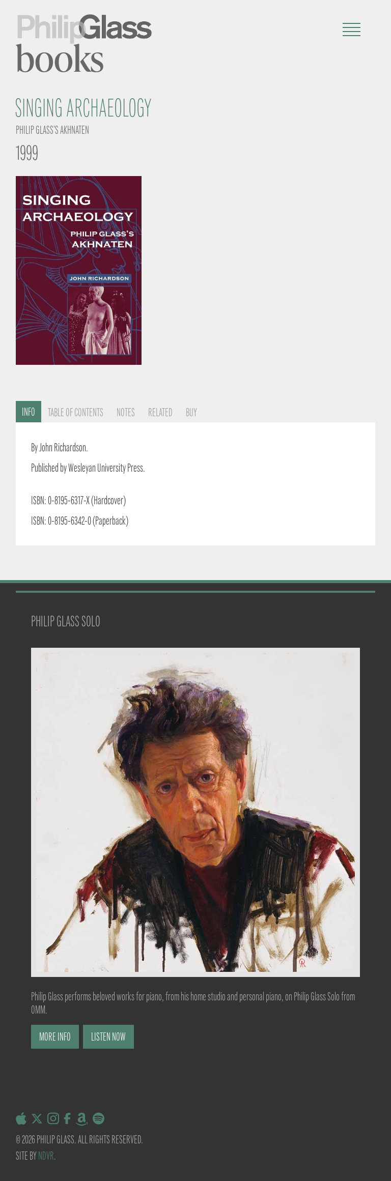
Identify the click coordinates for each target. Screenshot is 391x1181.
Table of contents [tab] (75, 412)
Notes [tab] (126, 412)
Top (367, 1157)
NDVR (46, 1155)
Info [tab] (28, 412)
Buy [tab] (191, 412)
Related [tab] (160, 412)
